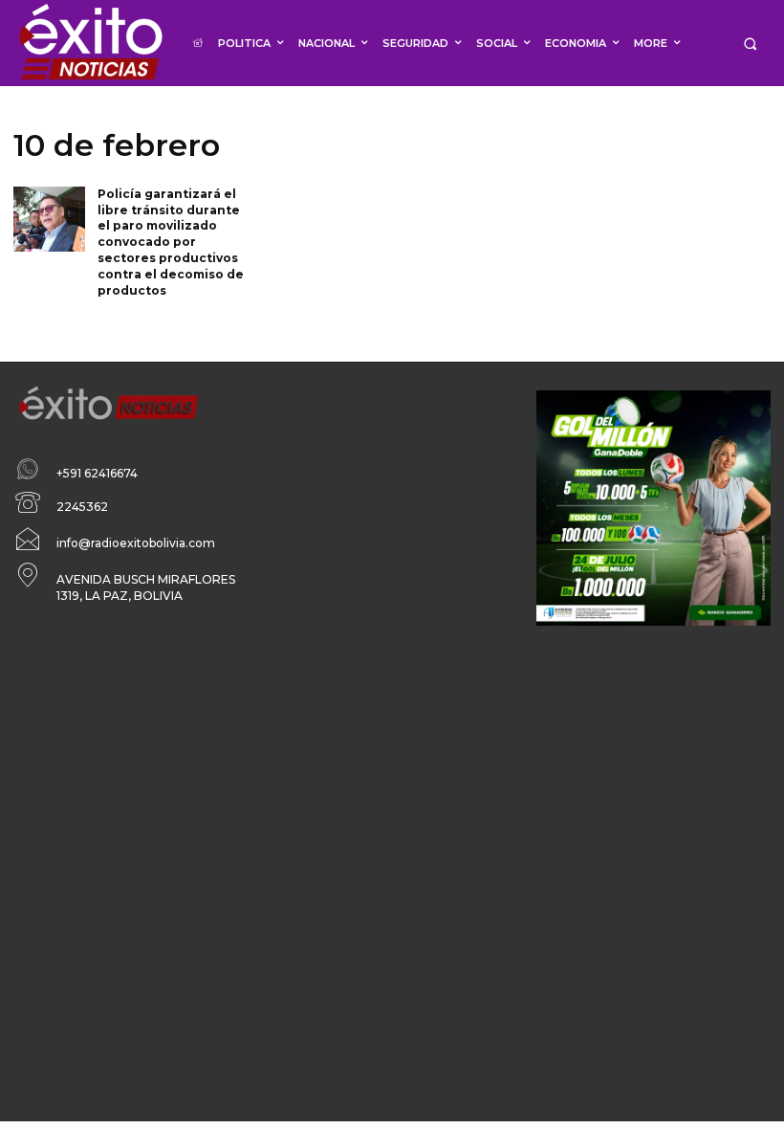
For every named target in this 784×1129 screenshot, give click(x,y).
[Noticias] (89, 43)
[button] (750, 43)
